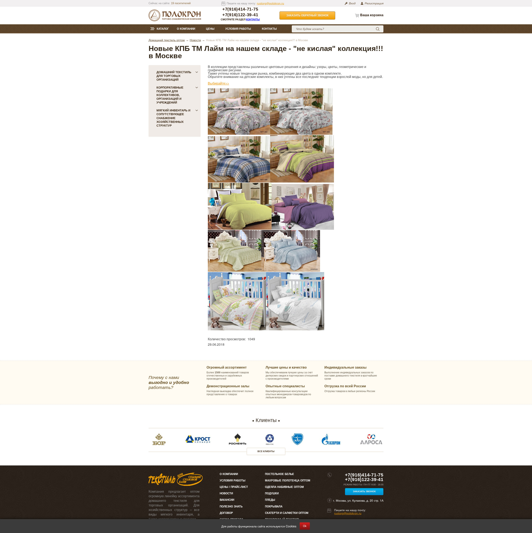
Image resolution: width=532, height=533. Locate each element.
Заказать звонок (364, 491)
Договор (226, 513)
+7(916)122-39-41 (240, 15)
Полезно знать (231, 506)
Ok (305, 526)
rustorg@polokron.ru (270, 3)
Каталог (163, 28)
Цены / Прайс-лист (234, 487)
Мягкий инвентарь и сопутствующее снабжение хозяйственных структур (173, 118)
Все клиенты (266, 451)
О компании (186, 28)
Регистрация (374, 3)
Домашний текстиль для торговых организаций (173, 75)
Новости (195, 40)
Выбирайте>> (218, 83)
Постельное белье (279, 474)
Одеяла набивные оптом (284, 487)
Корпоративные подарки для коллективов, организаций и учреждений (169, 95)
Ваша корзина (371, 15)
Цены (210, 28)
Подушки (272, 493)
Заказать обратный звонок (307, 15)
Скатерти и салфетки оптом (286, 513)
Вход (352, 3)
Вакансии (227, 499)
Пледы (270, 499)
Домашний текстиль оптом (167, 40)
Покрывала (273, 506)
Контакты (253, 19)
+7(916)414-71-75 (240, 9)
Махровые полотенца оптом (287, 480)
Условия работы (238, 28)
